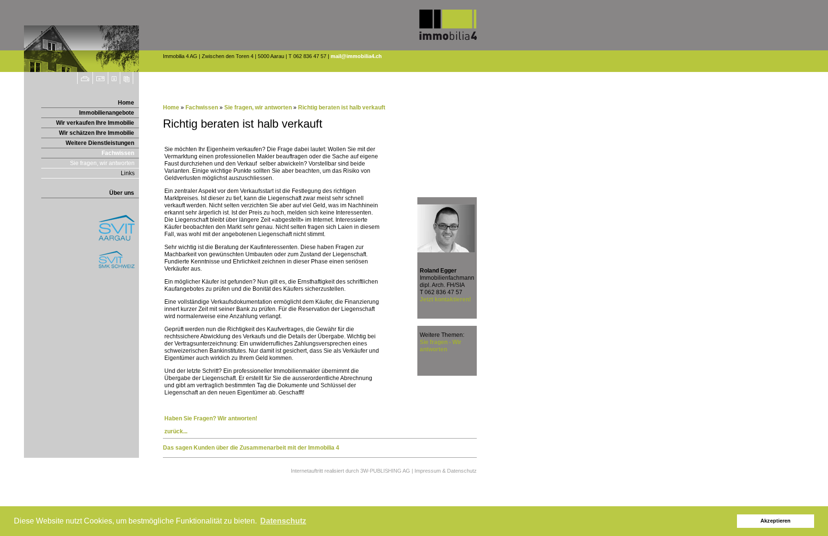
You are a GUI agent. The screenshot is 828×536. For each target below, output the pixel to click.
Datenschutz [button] (283, 521)
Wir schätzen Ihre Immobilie (96, 133)
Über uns (121, 193)
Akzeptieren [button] (775, 521)
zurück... (175, 431)
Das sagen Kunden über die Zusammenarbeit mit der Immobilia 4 (251, 447)
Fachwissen (118, 153)
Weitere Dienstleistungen (100, 143)
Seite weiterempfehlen (100, 78)
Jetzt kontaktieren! (445, 299)
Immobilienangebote (106, 112)
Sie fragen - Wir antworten (440, 346)
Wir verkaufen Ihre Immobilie (95, 122)
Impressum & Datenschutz (445, 471)
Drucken (85, 78)
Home (126, 102)
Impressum (114, 78)
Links (128, 173)
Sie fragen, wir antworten (102, 163)
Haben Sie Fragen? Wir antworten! (210, 418)
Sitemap (126, 78)
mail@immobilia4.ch (356, 56)
